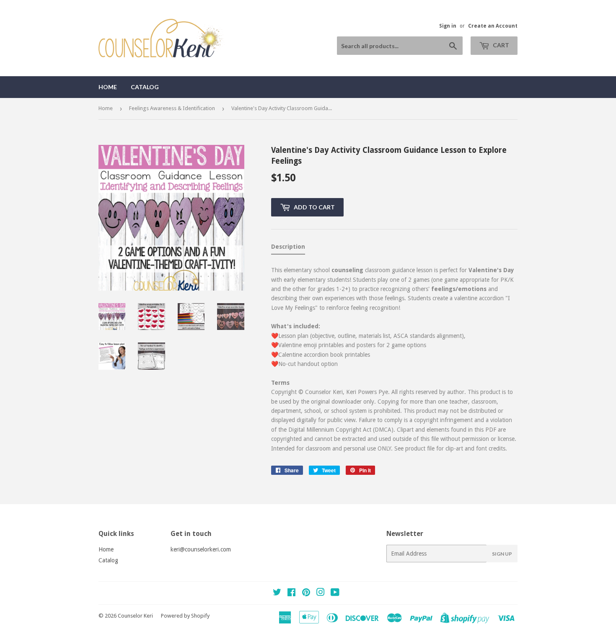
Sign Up (502, 554)
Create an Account (493, 26)
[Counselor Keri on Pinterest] (306, 593)
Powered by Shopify (185, 616)
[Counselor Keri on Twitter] (277, 593)
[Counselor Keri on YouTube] (335, 593)
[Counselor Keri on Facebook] (291, 593)
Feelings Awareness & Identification (172, 108)
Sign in (447, 26)
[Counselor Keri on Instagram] (320, 593)
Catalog (145, 86)
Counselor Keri (135, 616)
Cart (500, 45)
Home (107, 86)
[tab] (288, 248)
